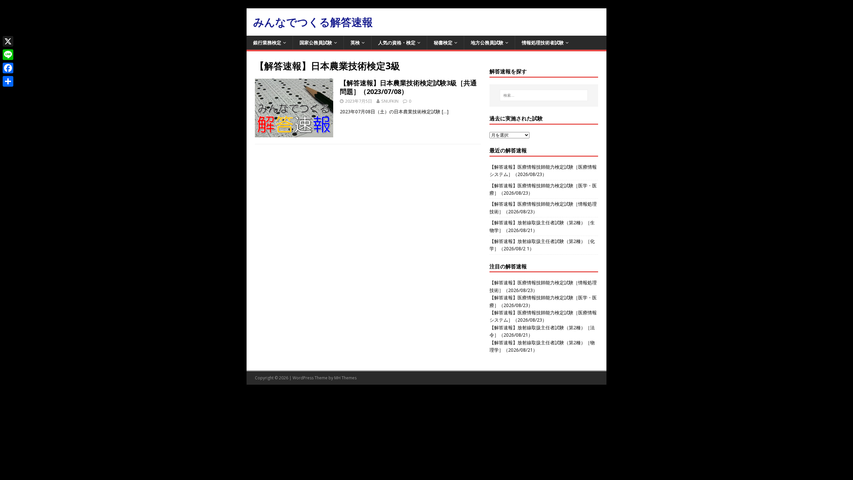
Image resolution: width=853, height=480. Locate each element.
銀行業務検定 (267, 42)
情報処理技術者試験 (543, 42)
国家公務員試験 (316, 42)
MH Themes (345, 378)
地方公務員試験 (487, 42)
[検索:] (544, 95)
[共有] (8, 81)
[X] (8, 41)
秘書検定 (443, 42)
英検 (355, 42)
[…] (445, 111)
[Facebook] (8, 68)
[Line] (8, 54)
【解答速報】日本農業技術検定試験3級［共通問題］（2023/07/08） (408, 87)
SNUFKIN (390, 101)
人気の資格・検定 (397, 42)
